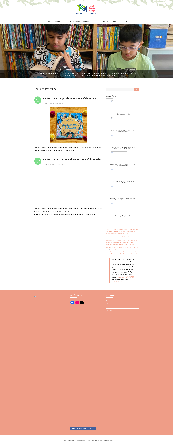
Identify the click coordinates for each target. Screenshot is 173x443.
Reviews (86, 22)
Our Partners (109, 307)
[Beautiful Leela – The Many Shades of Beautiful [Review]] (122, 209)
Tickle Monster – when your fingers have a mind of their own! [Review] (122, 165)
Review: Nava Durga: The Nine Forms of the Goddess (70, 98)
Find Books (58, 22)
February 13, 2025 (117, 281)
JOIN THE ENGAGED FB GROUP (83, 428)
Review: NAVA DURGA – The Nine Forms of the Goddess (72, 159)
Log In (124, 22)
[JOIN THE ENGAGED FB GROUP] (86, 436)
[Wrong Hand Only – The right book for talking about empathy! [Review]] (122, 175)
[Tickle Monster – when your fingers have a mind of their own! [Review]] (122, 158)
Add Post (115, 22)
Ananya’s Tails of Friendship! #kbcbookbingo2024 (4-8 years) (121, 253)
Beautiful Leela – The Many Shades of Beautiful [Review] (122, 216)
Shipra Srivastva (49, 164)
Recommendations (73, 22)
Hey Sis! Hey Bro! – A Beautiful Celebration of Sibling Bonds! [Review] (123, 130)
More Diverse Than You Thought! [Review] (123, 244)
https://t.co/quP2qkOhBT (126, 277)
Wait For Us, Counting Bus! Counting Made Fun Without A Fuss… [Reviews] (122, 199)
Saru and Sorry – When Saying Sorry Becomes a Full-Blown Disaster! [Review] (122, 113)
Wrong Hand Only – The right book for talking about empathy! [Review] (122, 182)
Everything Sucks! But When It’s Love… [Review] (122, 249)
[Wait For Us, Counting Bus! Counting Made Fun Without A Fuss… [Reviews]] (122, 192)
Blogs (95, 22)
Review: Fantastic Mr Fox (118, 238)
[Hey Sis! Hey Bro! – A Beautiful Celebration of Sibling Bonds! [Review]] (122, 124)
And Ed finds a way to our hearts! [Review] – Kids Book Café (121, 252)
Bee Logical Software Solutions (105, 440)
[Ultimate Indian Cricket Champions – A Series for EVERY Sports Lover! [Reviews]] (122, 141)
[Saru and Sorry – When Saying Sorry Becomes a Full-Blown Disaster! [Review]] (122, 107)
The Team (109, 310)
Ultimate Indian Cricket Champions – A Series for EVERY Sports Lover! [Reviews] (122, 147)
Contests (104, 22)
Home (48, 22)
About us (108, 304)
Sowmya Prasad (48, 103)
